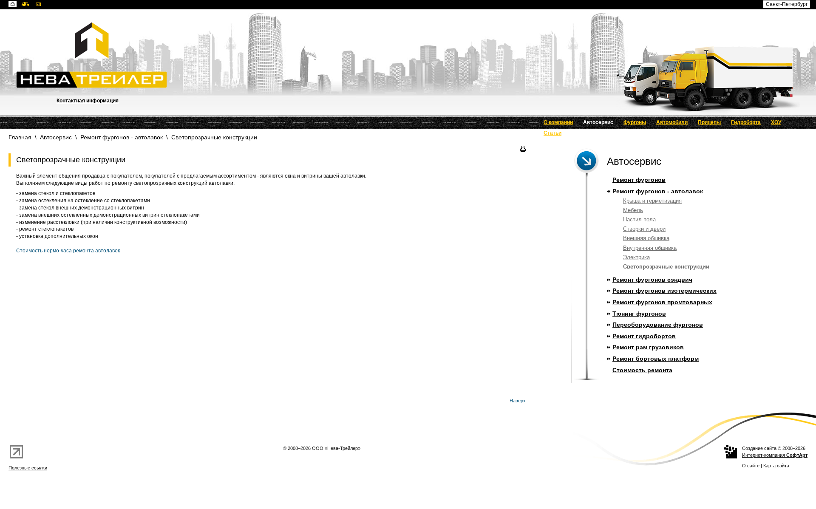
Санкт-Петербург (787, 4)
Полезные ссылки (27, 467)
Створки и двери (644, 229)
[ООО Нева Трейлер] (416, 40)
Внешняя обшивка (646, 238)
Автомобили (672, 122)
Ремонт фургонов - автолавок (122, 137)
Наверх (518, 400)
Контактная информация (88, 101)
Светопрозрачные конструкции (666, 266)
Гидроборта (746, 122)
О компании (558, 122)
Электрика (636, 257)
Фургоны (634, 122)
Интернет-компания (775, 455)
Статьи (552, 133)
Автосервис (598, 122)
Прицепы (709, 122)
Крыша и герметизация (652, 201)
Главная (19, 137)
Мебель (633, 210)
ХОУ (776, 122)
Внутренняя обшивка (650, 248)
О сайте (750, 465)
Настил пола (639, 219)
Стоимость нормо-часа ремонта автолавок (68, 251)
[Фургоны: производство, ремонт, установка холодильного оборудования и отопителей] (416, 79)
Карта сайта (776, 465)
